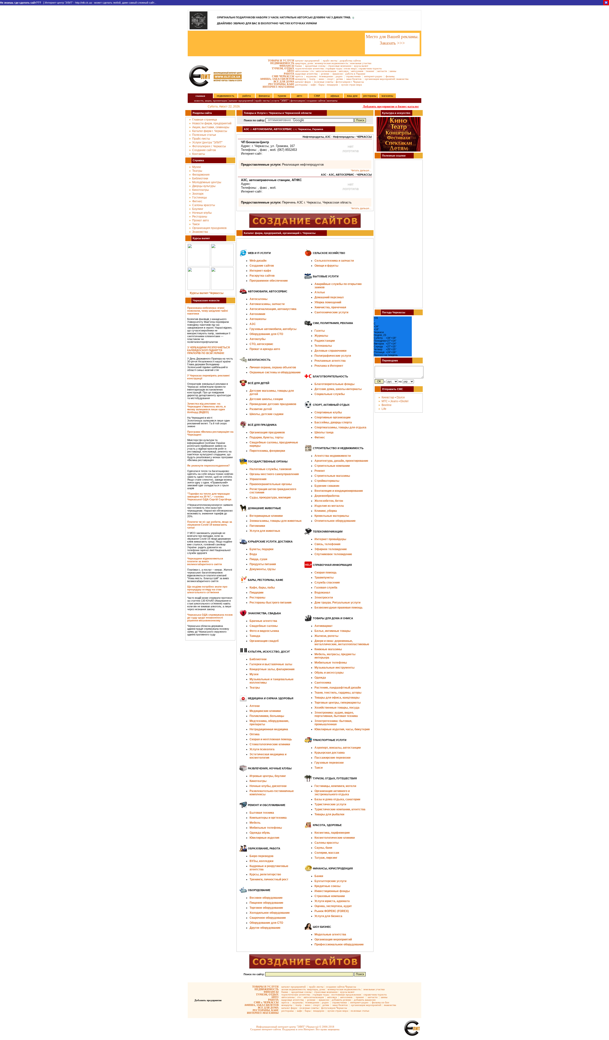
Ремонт (319, 470)
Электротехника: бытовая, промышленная (333, 722)
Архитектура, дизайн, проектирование (341, 460)
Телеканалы (323, 345)
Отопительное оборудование (335, 521)
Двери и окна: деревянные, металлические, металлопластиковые (341, 642)
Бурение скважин (326, 485)
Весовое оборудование (266, 897)
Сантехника (322, 682)
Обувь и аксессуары (329, 672)
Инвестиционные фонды (332, 891)
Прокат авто (200, 220)
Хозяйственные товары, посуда (336, 707)
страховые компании (339, 65)
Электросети (323, 597)
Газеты (319, 330)
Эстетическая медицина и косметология (268, 756)
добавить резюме (341, 999)
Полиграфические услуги (332, 355)
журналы (311, 76)
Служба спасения (327, 582)
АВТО (290, 71)
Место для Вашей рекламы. (392, 36)
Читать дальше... (361, 170)
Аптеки (255, 706)
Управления (258, 479)
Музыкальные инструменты (334, 667)
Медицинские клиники (265, 711)
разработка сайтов (350, 60)
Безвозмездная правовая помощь (338, 607)
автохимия (357, 71)
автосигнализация (326, 71)
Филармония (201, 174)
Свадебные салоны (264, 626)
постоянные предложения (346, 994)
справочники (353, 76)
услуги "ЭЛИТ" (280, 100)
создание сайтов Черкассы (341, 986)
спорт (330, 78)
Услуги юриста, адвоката (332, 901)
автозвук (344, 71)
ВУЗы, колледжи (261, 861)
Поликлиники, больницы (267, 716)
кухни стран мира (351, 84)
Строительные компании (332, 465)
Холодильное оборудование (270, 912)
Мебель (255, 822)
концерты (300, 78)
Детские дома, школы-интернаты (338, 389)
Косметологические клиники (334, 837)
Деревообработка (326, 495)
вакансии (338, 73)
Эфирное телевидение (330, 549)
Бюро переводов (261, 856)
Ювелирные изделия (264, 837)
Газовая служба (325, 587)
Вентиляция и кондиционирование (338, 490)
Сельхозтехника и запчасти (334, 260)
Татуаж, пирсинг (325, 857)
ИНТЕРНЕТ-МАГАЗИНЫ (278, 86)
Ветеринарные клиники (266, 515)
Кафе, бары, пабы (262, 587)
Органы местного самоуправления (274, 474)
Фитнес (197, 201)
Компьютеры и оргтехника (268, 817)
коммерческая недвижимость (331, 63)
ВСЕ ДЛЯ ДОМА (284, 81)
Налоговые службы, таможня (270, 469)
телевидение (326, 76)
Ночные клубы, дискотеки (268, 786)
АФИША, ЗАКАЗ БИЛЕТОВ (277, 78)
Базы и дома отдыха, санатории (337, 799)
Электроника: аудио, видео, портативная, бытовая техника (336, 714)
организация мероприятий (380, 78)
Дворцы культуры (204, 186)
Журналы (321, 335)
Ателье (319, 292)
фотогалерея (297, 100)
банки (298, 65)
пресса (299, 76)
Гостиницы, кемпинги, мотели (335, 786)
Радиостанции (324, 340)
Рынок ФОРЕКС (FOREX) (331, 911)
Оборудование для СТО (266, 922)
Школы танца (324, 432)
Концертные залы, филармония (272, 669)
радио (339, 76)
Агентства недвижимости (332, 455)
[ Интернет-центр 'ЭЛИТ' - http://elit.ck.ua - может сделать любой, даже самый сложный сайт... (78, 2)
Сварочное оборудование (268, 917)
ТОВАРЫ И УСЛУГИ (281, 60)
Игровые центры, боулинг (268, 776)
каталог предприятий (307, 60)
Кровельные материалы (331, 515)
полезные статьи (360, 1010)
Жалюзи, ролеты (326, 636)
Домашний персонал (329, 297)
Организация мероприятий (333, 939)
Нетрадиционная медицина (269, 729)
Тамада (255, 636)
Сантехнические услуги (331, 312)
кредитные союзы (315, 65)
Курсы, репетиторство (265, 874)
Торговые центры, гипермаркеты (337, 702)
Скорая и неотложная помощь (271, 739)
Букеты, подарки (261, 549)
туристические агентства (309, 68)
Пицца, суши (258, 559)
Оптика (255, 734)
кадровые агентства (306, 73)
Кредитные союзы (327, 886)
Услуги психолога (262, 749)
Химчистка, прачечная (330, 307)
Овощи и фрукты (326, 265)
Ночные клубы (202, 212)
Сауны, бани (323, 847)
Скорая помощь (325, 572)
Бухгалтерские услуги (330, 881)
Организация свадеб (264, 641)
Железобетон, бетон (328, 500)
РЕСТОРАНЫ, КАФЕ (281, 84)
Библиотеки (200, 178)
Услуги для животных (265, 531)
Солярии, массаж (326, 852)
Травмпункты (324, 577)
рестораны (301, 84)
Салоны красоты (203, 205)
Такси (196, 224)
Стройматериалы (326, 480)
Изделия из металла (329, 505)
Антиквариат (323, 626)
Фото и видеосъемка (264, 631)
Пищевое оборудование (266, 902)
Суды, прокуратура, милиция (270, 497)
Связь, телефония (327, 544)
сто (312, 71)
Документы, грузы (262, 569)
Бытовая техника (262, 812)
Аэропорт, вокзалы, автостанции (337, 747)
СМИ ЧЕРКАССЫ (283, 76)
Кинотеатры (200, 190)
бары (321, 84)
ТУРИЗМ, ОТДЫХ (283, 68)
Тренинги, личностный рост (269, 879)
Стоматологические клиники (270, 744)
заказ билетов (353, 78)
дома (310, 63)
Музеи (196, 167)
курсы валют (361, 65)
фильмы (390, 76)
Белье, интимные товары (332, 631)
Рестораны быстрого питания (270, 602)
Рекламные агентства (330, 360)
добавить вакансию (365, 999)
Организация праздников (209, 228)
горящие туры (334, 68)
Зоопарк (197, 193)
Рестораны (199, 216)
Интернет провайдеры (330, 539)
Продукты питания (263, 564)
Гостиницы (199, 197)
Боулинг (197, 209)
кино (321, 78)
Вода (253, 554)
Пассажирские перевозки (332, 757)
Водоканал (322, 592)
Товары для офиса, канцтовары (336, 697)
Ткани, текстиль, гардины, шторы (337, 692)
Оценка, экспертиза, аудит (333, 906)
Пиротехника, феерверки (267, 450)
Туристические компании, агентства (339, 809)
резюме (325, 73)
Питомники (257, 526)
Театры (197, 170)
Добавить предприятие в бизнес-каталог (391, 106)
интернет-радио (373, 76)
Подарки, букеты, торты (266, 437)
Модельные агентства (330, 934)
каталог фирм (303, 81)
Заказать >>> (392, 43)
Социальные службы (329, 394)
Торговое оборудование (266, 907)
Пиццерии (256, 592)
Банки (318, 876)
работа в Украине (355, 73)
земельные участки (360, 63)
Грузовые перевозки (329, 762)
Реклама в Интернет (328, 365)
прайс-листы (330, 60)
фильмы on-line (380, 1002)
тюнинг (370, 71)
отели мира (350, 68)
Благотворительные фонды (334, 384)
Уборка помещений (327, 302)
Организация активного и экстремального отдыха (332, 792)
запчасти (382, 71)
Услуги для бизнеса (328, 916)
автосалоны (301, 71)
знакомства (402, 78)
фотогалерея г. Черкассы (350, 81)
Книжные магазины (328, 649)
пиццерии (332, 84)
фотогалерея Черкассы (334, 1007)
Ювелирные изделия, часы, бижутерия (342, 729)
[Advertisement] (276, 43)
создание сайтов (316, 100)
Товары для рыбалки (329, 814)
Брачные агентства (263, 621)
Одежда (320, 677)
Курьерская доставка (329, 752)
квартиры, (301, 63)
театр (312, 78)
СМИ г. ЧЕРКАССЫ (266, 1002)
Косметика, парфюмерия (332, 832)
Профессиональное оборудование (339, 944)
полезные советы (323, 81)
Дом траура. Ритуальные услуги (337, 602)
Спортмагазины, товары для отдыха (340, 427)
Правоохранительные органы (271, 484)
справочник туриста (370, 68)
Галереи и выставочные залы (271, 664)
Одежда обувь (260, 832)
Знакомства (200, 231)
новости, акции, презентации (210, 100)
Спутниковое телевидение (333, 554)
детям (339, 78)
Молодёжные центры (206, 182)
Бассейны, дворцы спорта (333, 422)
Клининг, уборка (325, 510)
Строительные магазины (332, 475)
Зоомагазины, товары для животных (276, 521)
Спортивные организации (332, 417)
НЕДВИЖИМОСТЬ (282, 63)
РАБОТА (289, 73)
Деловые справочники (330, 350)
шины (393, 71)
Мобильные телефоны (266, 827)
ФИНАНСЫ (286, 65)
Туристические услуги (330, 804)
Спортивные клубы (328, 412)
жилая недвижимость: (293, 989)
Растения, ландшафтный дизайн (337, 687)
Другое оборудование (265, 927)
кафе (313, 84)
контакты (332, 100)
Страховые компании (329, 896)
